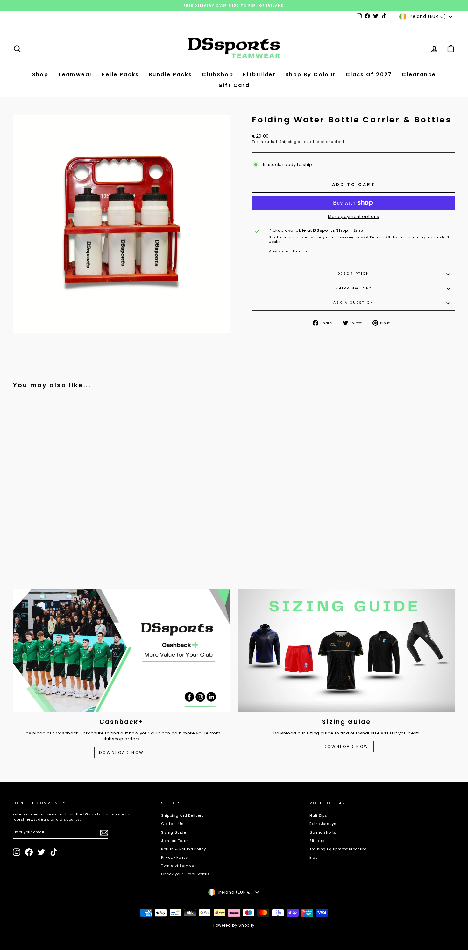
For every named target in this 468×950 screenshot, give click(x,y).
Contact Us (172, 823)
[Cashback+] (121, 650)
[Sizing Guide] (346, 650)
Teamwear (75, 74)
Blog (313, 857)
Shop (40, 74)
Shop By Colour (310, 74)
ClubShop (217, 74)
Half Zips (318, 815)
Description (353, 273)
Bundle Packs (170, 74)
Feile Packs (120, 74)
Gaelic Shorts (322, 832)
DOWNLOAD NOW (121, 752)
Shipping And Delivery (182, 815)
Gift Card (234, 85)
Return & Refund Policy (183, 848)
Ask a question (353, 302)
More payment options (353, 217)
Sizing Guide (173, 832)
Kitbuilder (259, 74)
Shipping (287, 141)
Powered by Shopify (234, 925)
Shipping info (353, 288)
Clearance (419, 74)
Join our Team (175, 840)
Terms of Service (177, 865)
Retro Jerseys (322, 823)
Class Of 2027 (369, 74)
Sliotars (317, 840)
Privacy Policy (174, 857)
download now (346, 746)
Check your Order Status (185, 874)
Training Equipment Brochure (337, 848)
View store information (290, 251)
